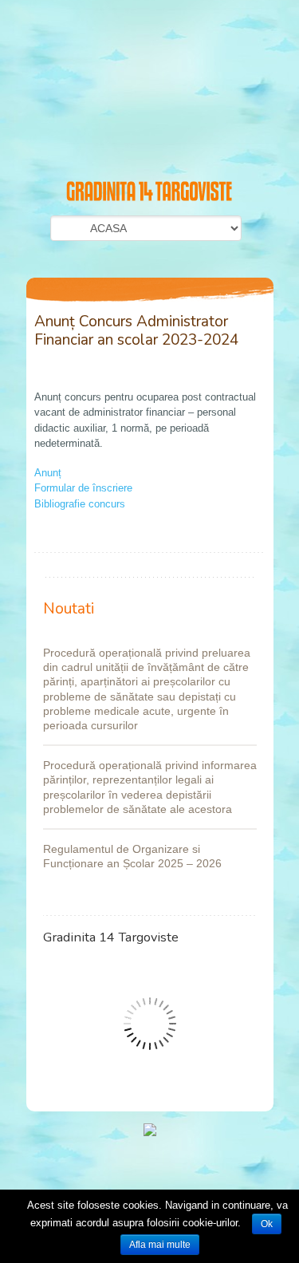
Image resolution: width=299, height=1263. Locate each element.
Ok (267, 1223)
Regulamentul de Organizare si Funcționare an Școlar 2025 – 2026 (132, 856)
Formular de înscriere (83, 488)
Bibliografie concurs (79, 504)
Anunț (47, 473)
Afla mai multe (160, 1244)
